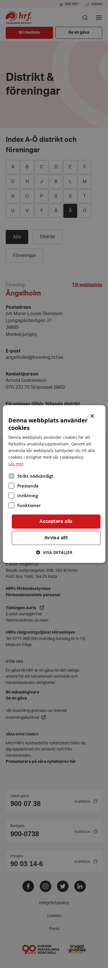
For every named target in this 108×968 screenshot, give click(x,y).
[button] (54, 552)
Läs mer (16, 463)
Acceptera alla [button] (56, 521)
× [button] (92, 415)
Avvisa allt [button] (56, 538)
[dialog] (54, 484)
